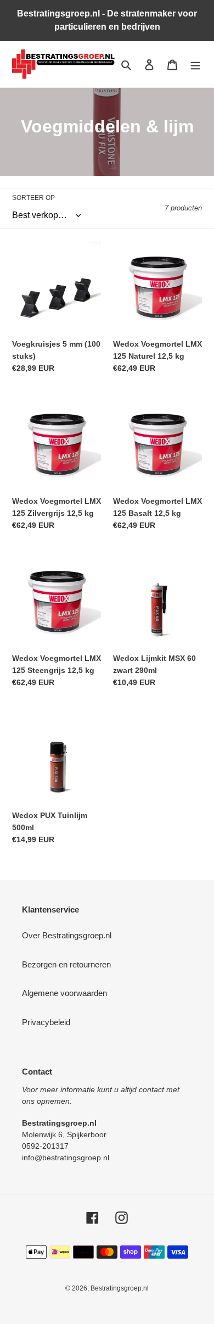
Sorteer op (33, 198)
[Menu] (195, 64)
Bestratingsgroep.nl (120, 1288)
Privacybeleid (46, 1022)
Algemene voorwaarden (64, 993)
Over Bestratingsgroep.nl (66, 935)
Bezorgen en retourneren (66, 964)
